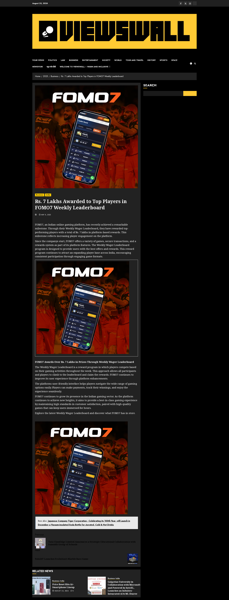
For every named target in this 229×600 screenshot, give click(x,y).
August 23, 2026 (62, 591)
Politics (52, 60)
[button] (195, 63)
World (118, 60)
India (48, 195)
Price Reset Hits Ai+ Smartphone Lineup (63, 586)
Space (174, 60)
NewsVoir (37, 66)
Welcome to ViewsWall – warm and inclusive (84, 66)
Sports (163, 60)
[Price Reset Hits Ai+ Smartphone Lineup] (41, 586)
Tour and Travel (134, 60)
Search (150, 85)
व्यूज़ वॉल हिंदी (51, 66)
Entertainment (90, 60)
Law (63, 60)
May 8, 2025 (46, 215)
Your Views (38, 60)
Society (106, 60)
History (151, 60)
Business (73, 60)
